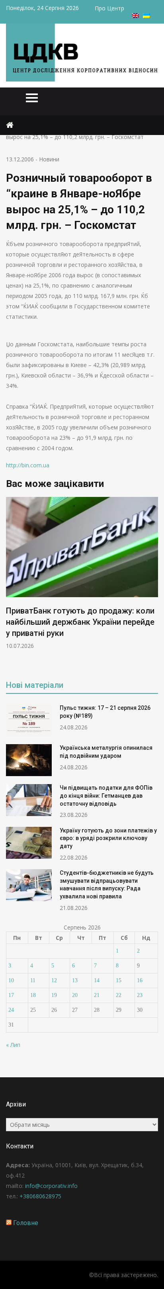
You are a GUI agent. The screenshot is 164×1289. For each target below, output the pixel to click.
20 (75, 995)
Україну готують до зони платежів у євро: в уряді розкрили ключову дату (108, 838)
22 (118, 995)
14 (97, 980)
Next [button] (153, 582)
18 (33, 995)
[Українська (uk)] (146, 16)
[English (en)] (135, 16)
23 (140, 995)
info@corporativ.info (51, 1186)
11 (32, 980)
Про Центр (109, 8)
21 (97, 995)
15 (118, 980)
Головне (25, 1223)
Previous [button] (11, 582)
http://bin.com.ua (27, 465)
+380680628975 (40, 1196)
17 (11, 995)
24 (11, 1010)
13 (75, 980)
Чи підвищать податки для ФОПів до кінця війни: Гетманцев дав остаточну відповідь (106, 795)
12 (54, 980)
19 (54, 995)
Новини (49, 159)
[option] (82, 573)
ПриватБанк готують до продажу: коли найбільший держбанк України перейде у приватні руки (80, 622)
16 (140, 980)
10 (11, 980)
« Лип (13, 1045)
